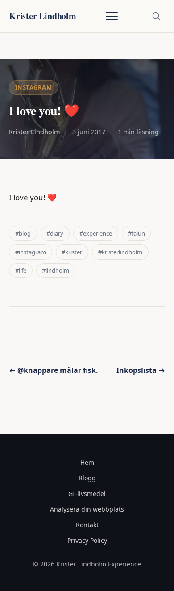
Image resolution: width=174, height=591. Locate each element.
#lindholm (55, 270)
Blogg (87, 478)
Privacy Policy (87, 540)
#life (20, 270)
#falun (136, 233)
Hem (87, 462)
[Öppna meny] (111, 16)
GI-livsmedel (87, 493)
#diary (54, 233)
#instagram (30, 252)
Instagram (33, 87)
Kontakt (87, 525)
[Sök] (156, 16)
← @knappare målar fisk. (53, 370)
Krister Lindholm (42, 15)
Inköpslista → (140, 370)
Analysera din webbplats (87, 509)
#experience (95, 233)
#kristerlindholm (120, 252)
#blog (23, 233)
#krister (72, 252)
